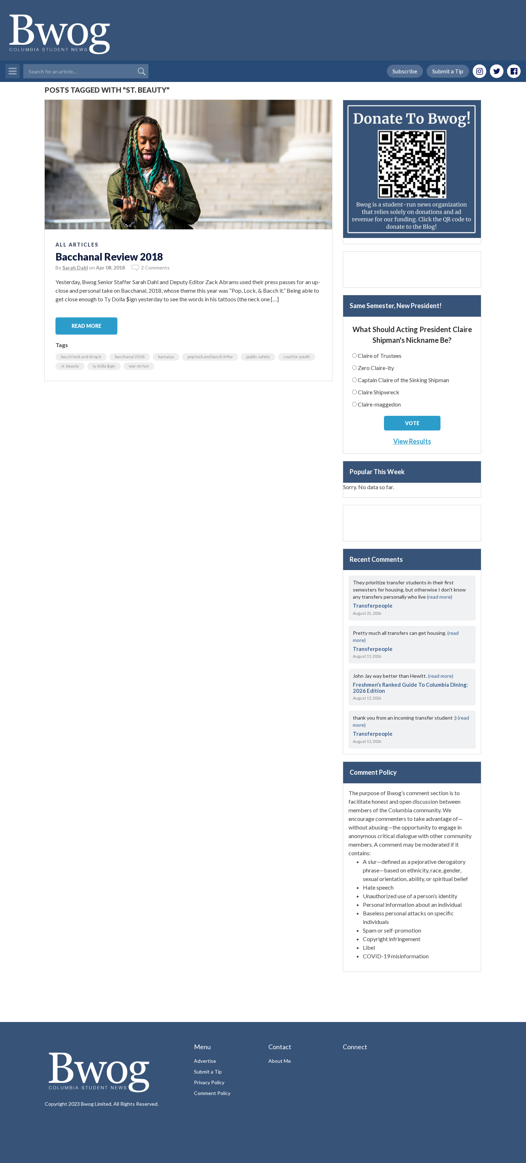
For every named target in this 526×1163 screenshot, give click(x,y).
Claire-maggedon (379, 404)
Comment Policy (212, 1093)
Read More (86, 326)
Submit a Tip (447, 71)
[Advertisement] (412, 269)
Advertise (205, 1061)
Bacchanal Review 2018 (109, 256)
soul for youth (296, 356)
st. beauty (70, 366)
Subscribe (405, 71)
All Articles (77, 245)
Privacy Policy (209, 1082)
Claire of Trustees (379, 355)
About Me (279, 1061)
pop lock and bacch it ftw (210, 356)
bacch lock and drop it (81, 356)
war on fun (139, 366)
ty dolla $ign (104, 366)
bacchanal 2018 (130, 356)
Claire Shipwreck (378, 392)
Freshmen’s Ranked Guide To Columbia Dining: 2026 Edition (410, 687)
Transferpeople (373, 605)
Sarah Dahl (75, 267)
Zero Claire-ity (376, 367)
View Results (412, 441)
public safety (258, 356)
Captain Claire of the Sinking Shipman (403, 379)
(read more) (439, 597)
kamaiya (166, 356)
